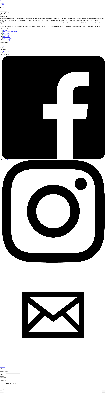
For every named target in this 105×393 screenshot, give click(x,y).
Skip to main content (3, 0)
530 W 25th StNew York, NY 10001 (4, 46)
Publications (3, 4)
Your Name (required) (3, 371)
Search (3, 5)
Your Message (2, 389)
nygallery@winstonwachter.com (6, 51)
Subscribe (4, 42)
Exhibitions (3, 2)
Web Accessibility (2, 367)
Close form (2, 392)
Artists (3, 3)
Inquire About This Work (3, 11)
